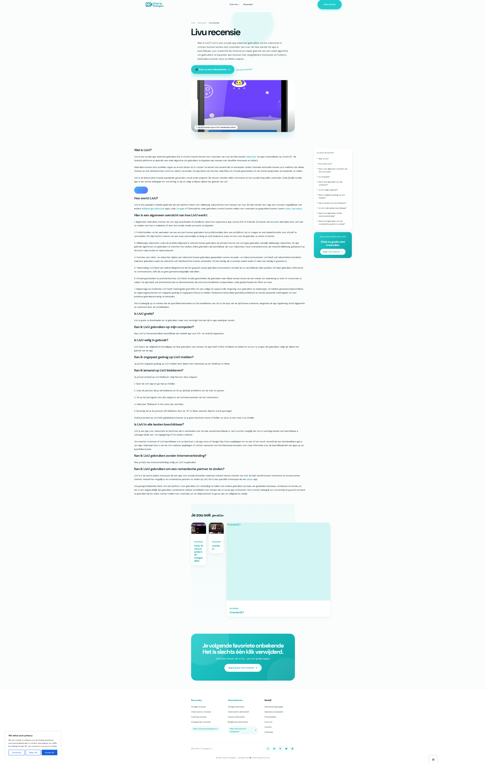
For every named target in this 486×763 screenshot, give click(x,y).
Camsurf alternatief (236, 717)
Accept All (49, 752)
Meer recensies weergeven (205, 729)
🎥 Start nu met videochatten (211, 69)
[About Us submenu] (239, 4)
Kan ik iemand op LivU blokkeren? (332, 203)
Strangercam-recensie (201, 722)
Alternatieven (235, 700)
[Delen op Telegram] (292, 748)
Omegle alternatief (236, 707)
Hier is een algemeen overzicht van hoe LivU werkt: (333, 170)
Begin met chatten (331, 252)
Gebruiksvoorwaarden (274, 712)
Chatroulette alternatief (238, 712)
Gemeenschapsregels (274, 707)
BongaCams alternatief (238, 722)
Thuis (193, 23)
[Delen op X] (268, 748)
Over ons (268, 722)
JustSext (216, 547)
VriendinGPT (237, 612)
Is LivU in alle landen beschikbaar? (333, 208)
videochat (251, 156)
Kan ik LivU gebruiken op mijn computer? (330, 183)
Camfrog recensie (198, 717)
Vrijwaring (269, 732)
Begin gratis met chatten (241, 667)
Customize (16, 752)
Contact (268, 727)
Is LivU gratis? (324, 177)
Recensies (202, 23)
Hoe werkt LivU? (325, 164)
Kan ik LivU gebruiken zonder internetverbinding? (330, 214)
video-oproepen (293, 208)
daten (250, 479)
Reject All (33, 752)
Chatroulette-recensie (201, 712)
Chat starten (330, 4)
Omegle (180, 208)
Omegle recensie (198, 707)
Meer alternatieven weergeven (243, 730)
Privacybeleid (270, 717)
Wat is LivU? (324, 158)
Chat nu (141, 190)
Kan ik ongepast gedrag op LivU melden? (332, 196)
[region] (33, 744)
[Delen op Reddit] (280, 748)
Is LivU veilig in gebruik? (328, 190)
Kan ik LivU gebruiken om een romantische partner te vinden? (332, 222)
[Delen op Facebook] (274, 748)
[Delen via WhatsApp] (286, 748)
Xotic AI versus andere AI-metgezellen (198, 553)
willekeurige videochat (153, 208)
